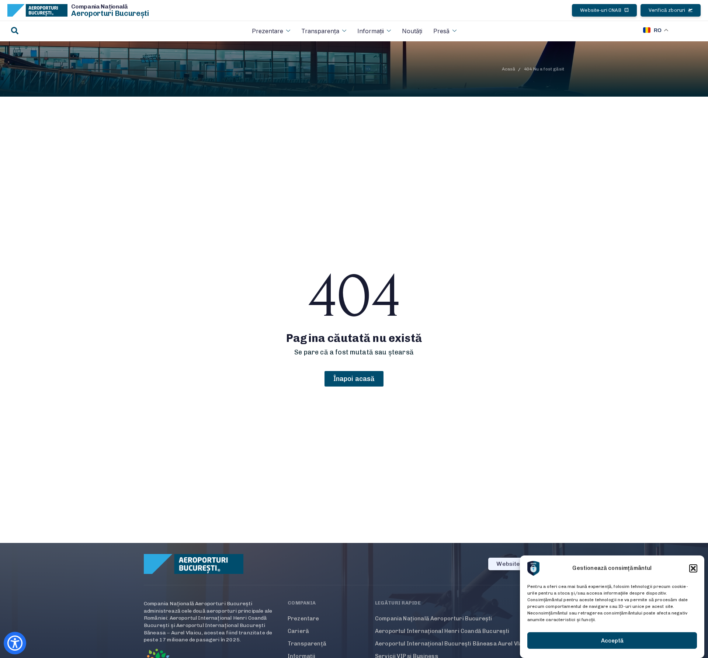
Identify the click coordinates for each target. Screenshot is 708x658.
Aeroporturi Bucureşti (110, 13)
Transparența (320, 31)
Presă (441, 31)
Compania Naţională (99, 6)
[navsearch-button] (14, 31)
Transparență (307, 643)
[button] (693, 568)
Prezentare (267, 31)
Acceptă (612, 640)
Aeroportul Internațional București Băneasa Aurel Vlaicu (453, 643)
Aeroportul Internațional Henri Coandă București (442, 631)
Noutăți (412, 31)
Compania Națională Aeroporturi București (433, 618)
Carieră (298, 631)
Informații (370, 31)
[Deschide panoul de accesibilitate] (15, 643)
